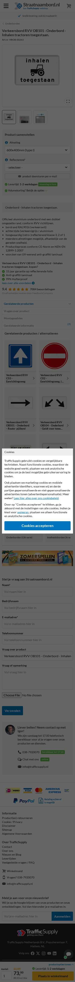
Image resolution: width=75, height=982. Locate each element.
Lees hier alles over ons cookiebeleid (36, 498)
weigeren (23, 512)
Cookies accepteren (37, 526)
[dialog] (37, 491)
